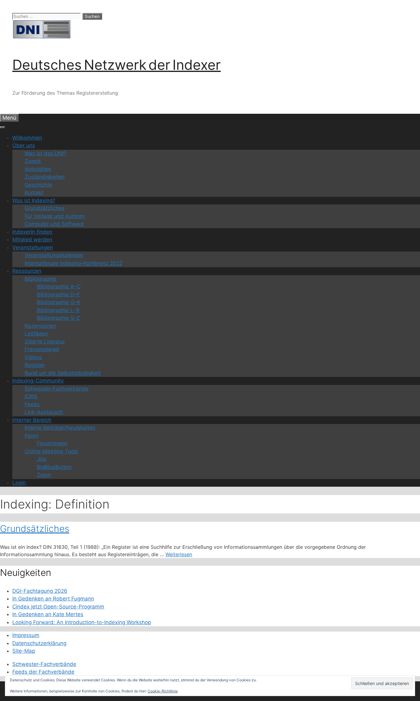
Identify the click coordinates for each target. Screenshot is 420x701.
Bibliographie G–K (59, 302)
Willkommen (27, 138)
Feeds (32, 404)
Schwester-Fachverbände (57, 389)
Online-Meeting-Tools (51, 451)
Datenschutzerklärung (39, 643)
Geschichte (38, 185)
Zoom (44, 475)
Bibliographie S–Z (58, 318)
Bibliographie (41, 279)
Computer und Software (54, 224)
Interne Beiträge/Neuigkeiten (60, 428)
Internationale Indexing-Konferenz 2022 (73, 263)
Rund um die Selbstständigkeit (63, 373)
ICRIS (31, 396)
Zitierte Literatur (45, 342)
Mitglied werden (32, 239)
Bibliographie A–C (59, 286)
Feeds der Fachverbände (43, 672)
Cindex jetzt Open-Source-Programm (58, 607)
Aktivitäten (38, 169)
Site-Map (23, 651)
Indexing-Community (38, 381)
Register (35, 365)
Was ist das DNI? (45, 153)
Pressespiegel (42, 349)
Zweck (33, 161)
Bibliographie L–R (58, 310)
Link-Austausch (44, 412)
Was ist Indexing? (33, 200)
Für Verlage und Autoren (55, 216)
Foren (31, 436)
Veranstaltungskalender (54, 255)
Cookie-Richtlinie (163, 691)
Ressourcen (26, 271)
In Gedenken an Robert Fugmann (53, 599)
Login (19, 483)
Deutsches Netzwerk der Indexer (116, 64)
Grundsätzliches (45, 208)
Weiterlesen (178, 554)
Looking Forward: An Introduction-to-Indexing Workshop (81, 622)
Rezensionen (40, 326)
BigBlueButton (54, 467)
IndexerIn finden (32, 232)
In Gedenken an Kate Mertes (47, 614)
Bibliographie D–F (58, 294)
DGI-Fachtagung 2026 (39, 591)
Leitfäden (36, 334)
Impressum (25, 635)
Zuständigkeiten (45, 177)
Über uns (23, 145)
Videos (33, 357)
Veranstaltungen (32, 247)
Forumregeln (52, 443)
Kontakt (34, 192)
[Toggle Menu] (2, 127)
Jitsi (42, 459)
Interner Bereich (31, 420)
